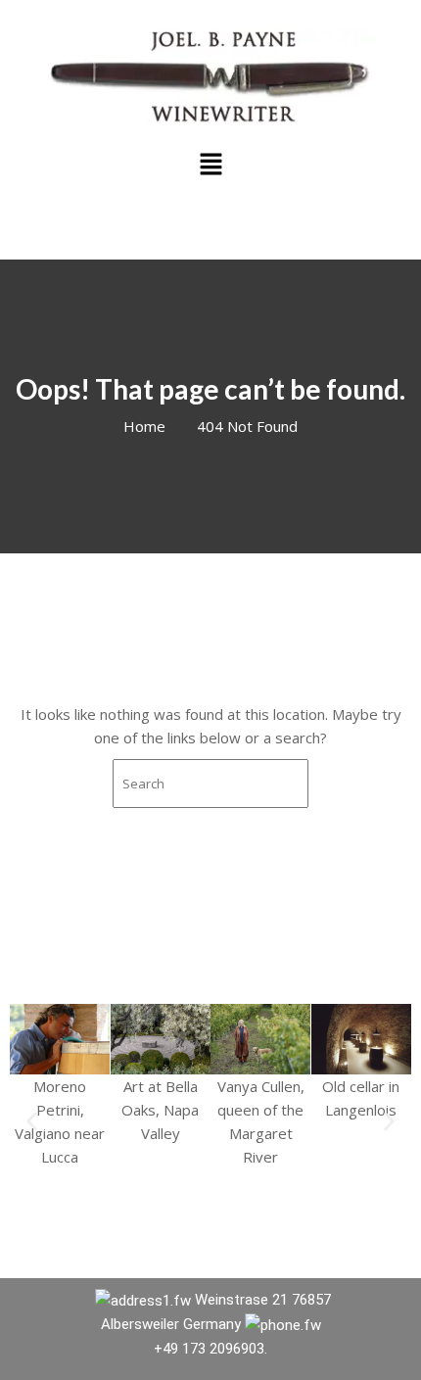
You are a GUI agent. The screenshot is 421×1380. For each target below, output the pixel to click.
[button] (210, 164)
